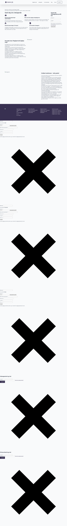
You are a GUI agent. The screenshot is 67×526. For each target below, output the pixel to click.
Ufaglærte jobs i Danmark (56, 110)
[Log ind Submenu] (61, 2)
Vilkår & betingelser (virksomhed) (31, 112)
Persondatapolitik (31, 108)
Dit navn (52, 17)
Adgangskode (2, 380)
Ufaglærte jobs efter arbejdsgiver (43, 112)
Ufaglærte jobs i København (57, 111)
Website (1, 121)
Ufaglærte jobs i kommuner (45, 110)
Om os (18, 113)
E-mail (52, 20)
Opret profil (53, 26)
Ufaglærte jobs (34, 2)
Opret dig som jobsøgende (21, 108)
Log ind (59, 2)
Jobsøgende (40, 2)
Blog (51, 2)
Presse (55, 2)
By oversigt (18, 115)
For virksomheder (46, 2)
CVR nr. (1, 124)
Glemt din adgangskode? (19, 380)
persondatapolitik (53, 25)
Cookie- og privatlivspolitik (33, 110)
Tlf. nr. (1, 133)
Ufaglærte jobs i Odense (56, 113)
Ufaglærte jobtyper (43, 108)
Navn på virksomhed (4, 127)
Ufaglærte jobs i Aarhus (56, 112)
